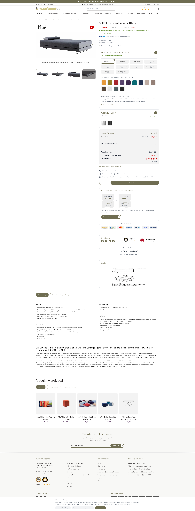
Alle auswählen (100, 507)
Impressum (101, 478)
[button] (155, 52)
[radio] (107, 62)
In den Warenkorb (134, 183)
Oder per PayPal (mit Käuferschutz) (139, 469)
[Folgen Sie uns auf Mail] (113, 241)
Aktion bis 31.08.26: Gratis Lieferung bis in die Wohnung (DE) (98, 4)
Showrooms (101, 466)
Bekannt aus (70, 484)
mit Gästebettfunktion (56, 19)
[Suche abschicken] (114, 8)
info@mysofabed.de (47, 465)
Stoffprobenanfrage (73, 469)
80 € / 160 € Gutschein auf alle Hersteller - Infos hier (96, 1)
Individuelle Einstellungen (63, 507)
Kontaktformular (41, 467)
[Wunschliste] (155, 8)
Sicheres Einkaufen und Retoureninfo (78, 475)
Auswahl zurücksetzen (107, 104)
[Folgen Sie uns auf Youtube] (110, 241)
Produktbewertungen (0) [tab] (59, 295)
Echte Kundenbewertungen (136, 463)
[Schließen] (116, 1)
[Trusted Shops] (45, 479)
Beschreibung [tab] (42, 295)
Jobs (68, 481)
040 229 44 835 (130, 251)
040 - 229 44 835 (46, 463)
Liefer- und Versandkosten (75, 463)
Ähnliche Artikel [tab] (53, 387)
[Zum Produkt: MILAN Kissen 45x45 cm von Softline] (45, 403)
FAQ (68, 478)
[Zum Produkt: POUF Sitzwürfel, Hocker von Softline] (66, 403)
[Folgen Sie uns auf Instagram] (102, 241)
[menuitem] (40, 14)
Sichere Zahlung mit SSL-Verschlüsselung (141, 472)
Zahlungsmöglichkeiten (74, 466)
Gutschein (70, 472)
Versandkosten (49, 4)
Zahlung (40, 4)
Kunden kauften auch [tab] (70, 387)
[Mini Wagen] (158, 8)
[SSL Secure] (38, 479)
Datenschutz (101, 469)
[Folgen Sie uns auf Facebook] (106, 241)
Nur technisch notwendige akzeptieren (82, 507)
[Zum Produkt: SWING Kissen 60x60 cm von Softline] (87, 403)
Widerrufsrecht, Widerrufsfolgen (108, 475)
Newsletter (70, 487)
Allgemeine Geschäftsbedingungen (108, 472)
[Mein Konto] (153, 8)
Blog (99, 481)
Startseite (38, 19)
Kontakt (100, 463)
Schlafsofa (46, 19)
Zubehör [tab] (40, 387)
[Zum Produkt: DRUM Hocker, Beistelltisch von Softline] (107, 403)
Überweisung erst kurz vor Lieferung (139, 466)
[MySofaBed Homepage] (48, 8)
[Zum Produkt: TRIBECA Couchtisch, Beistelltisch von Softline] (128, 403)
